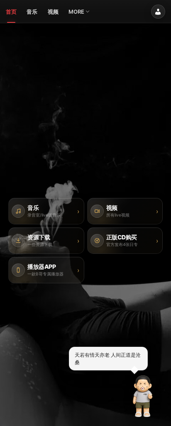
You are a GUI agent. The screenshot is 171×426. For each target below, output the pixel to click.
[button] (143, 396)
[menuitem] (11, 11)
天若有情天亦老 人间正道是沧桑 (108, 358)
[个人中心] (158, 12)
